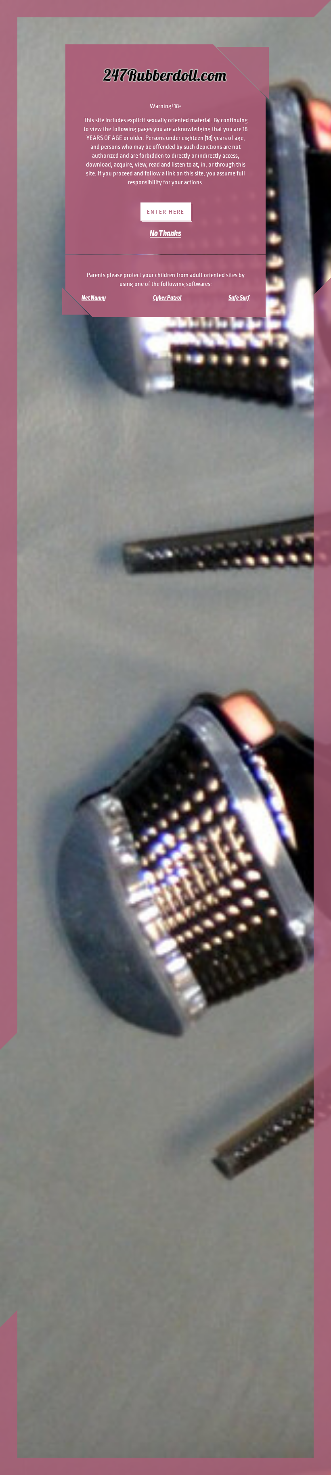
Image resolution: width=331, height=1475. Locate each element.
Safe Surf (238, 297)
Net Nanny (94, 297)
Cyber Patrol (167, 297)
